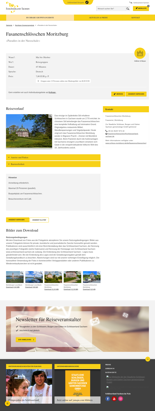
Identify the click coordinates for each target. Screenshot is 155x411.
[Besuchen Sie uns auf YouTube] (114, 398)
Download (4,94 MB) (13, 287)
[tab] (53, 157)
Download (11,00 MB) (51, 289)
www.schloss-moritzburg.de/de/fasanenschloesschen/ (125, 143)
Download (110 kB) (89, 289)
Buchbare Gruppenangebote (24, 25)
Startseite (9, 25)
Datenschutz (110, 372)
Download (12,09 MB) (71, 289)
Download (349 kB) (31, 287)
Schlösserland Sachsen (141, 3)
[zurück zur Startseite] (28, 7)
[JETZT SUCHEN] (127, 8)
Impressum (109, 369)
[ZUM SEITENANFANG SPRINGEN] (147, 359)
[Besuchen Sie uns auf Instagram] (120, 398)
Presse (108, 365)
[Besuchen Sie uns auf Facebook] (107, 398)
